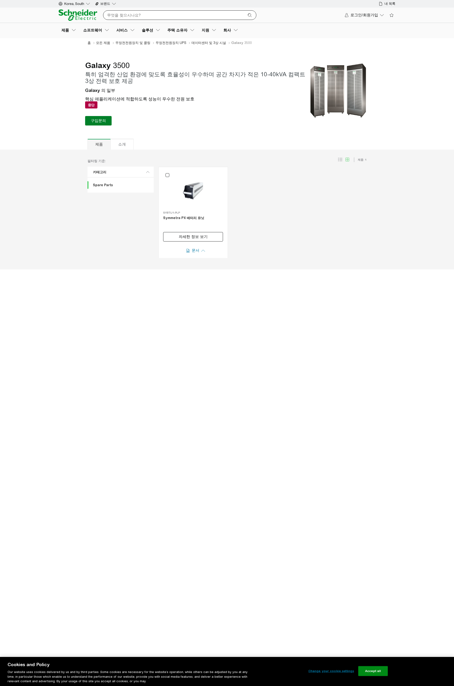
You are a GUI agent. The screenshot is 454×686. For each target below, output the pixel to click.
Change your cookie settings (331, 671)
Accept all (373, 671)
